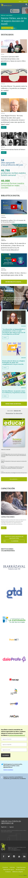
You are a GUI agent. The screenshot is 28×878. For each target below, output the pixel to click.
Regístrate (3, 827)
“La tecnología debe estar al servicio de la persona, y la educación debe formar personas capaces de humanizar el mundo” (13, 455)
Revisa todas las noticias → (14, 404)
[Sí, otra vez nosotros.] (23, 873)
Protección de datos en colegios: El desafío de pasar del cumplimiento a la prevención (13, 362)
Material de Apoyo (8, 869)
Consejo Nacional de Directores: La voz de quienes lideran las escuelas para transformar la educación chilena (13, 300)
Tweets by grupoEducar (8, 769)
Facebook (6, 778)
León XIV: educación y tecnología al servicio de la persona (14, 472)
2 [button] (13, 28)
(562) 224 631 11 (14, 848)
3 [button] (14, 28)
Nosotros (5, 867)
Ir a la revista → (14, 479)
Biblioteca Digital (18, 871)
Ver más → (4, 306)
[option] (14, 15)
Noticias (12, 867)
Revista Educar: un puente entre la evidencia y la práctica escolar (13, 391)
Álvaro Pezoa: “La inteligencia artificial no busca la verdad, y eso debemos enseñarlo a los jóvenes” (12, 467)
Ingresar (11, 827)
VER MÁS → (4, 64)
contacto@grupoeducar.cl (17, 735)
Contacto (25, 1)
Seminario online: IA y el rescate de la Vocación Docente (13, 221)
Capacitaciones (21, 867)
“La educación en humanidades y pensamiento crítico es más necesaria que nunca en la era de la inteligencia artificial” (13, 331)
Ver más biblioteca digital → (14, 282)
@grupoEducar (8, 767)
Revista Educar (20, 869)
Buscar (20, 1)
